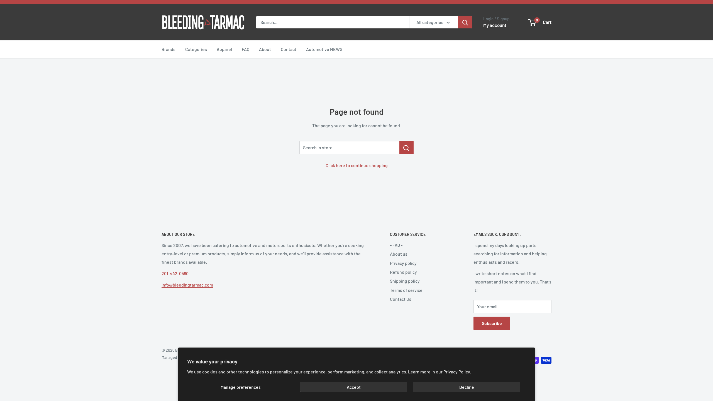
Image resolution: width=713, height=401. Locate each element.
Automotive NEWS (324, 49)
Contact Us (400, 299)
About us (398, 253)
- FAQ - (396, 245)
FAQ (245, 49)
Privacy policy (403, 263)
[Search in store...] (406, 147)
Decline (466, 387)
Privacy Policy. (457, 371)
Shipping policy (405, 280)
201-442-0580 (175, 273)
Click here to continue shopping (357, 165)
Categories (196, 49)
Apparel (224, 49)
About (265, 49)
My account (494, 25)
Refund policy (403, 272)
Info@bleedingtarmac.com (187, 284)
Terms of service (406, 290)
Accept (354, 387)
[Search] (465, 22)
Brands (168, 49)
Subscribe (492, 323)
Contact (288, 49)
